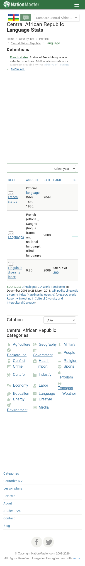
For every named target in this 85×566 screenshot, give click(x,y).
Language (47, 393)
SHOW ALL (18, 69)
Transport (65, 387)
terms (76, 558)
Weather (69, 393)
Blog (6, 525)
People (69, 352)
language (32, 192)
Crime (18, 366)
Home (10, 38)
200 (56, 272)
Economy (20, 385)
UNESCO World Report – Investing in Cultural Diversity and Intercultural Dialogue (41, 298)
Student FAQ (12, 511)
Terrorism (65, 377)
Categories (11, 473)
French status (13, 199)
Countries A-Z (13, 481)
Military (69, 344)
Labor (43, 385)
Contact (9, 518)
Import (42, 366)
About (7, 503)
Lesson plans (12, 488)
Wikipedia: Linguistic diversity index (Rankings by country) (42, 292)
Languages (16, 237)
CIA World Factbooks (51, 287)
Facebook (36, 542)
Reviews (9, 496)
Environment (17, 409)
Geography (48, 344)
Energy (18, 399)
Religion (70, 360)
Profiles (44, 38)
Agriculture (21, 344)
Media (44, 407)
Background (17, 354)
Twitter (48, 542)
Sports (69, 366)
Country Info (26, 38)
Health (44, 360)
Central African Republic (26, 43)
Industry (45, 374)
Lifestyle (45, 399)
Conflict (19, 360)
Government (43, 354)
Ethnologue (29, 287)
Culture (19, 374)
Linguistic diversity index (15, 272)
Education (21, 393)
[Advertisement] (42, 117)
